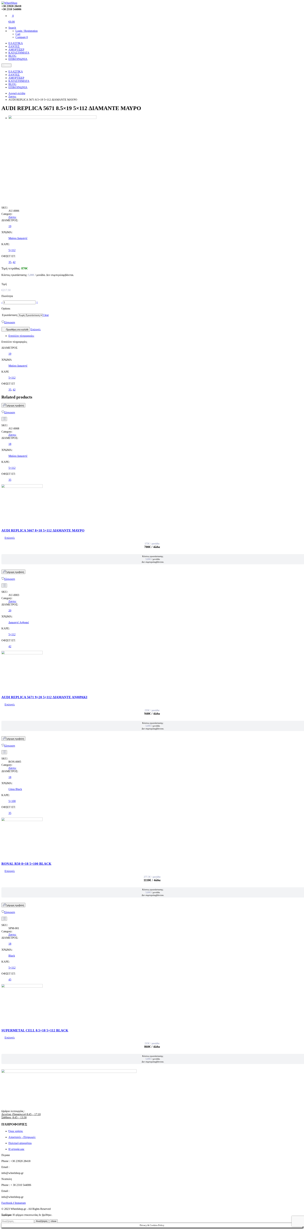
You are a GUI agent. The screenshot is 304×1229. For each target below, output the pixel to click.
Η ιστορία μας (16, 1149)
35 (9, 262)
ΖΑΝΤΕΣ (14, 46)
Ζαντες (12, 96)
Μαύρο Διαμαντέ (17, 238)
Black (11, 955)
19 (9, 226)
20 (9, 610)
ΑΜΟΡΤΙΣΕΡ (16, 49)
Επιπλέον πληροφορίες (21, 335)
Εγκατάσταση (9, 315)
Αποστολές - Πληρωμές (22, 1137)
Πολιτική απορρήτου (20, 1143)
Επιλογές (35, 329)
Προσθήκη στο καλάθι (17, 329)
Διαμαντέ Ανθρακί (18, 622)
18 (9, 443)
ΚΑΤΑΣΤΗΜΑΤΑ (18, 52)
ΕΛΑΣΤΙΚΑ (15, 43)
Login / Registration (26, 30)
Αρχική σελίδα (16, 93)
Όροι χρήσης (15, 1131)
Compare (21, 37)
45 (9, 979)
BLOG (12, 55)
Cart (17, 34)
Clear (46, 315)
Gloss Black (15, 789)
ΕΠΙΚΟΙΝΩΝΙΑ (17, 59)
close (53, 1221)
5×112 (11, 250)
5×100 (12, 801)
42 (14, 262)
